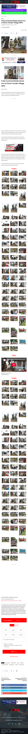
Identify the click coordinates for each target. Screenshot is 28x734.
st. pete (16, 664)
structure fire (21, 664)
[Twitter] (12, 723)
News (5, 16)
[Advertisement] (14, 113)
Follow (24, 687)
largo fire (22, 662)
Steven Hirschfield (5, 27)
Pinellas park (11, 664)
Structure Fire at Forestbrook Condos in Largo (6, 679)
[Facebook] (9, 723)
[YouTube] (19, 723)
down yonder (7, 662)
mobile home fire (5, 664)
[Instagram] (15, 723)
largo (18, 662)
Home (2, 16)
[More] (16, 33)
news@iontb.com (17, 720)
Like (25, 684)
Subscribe (24, 693)
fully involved (13, 662)
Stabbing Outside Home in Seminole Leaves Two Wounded (21, 679)
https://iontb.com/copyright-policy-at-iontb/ (11, 600)
